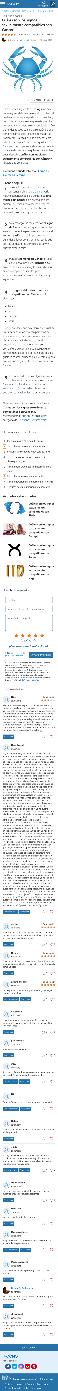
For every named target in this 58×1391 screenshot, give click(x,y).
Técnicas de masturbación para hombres (28, 487)
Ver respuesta (10, 911)
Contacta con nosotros (14, 1384)
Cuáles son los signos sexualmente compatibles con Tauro (41, 552)
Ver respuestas (11, 999)
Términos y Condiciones (37, 1384)
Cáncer (7, 146)
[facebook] (8, 1366)
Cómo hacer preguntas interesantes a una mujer (29, 469)
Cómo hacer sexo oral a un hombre (26, 446)
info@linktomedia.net (30, 680)
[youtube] (27, 1366)
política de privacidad (14, 655)
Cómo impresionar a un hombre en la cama (30, 482)
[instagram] (21, 1366)
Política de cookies (34, 1388)
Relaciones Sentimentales (13, 11)
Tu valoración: (28, 641)
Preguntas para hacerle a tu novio (25, 441)
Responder (8, 736)
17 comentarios (48, 34)
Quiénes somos (46, 1379)
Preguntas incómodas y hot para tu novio (29, 452)
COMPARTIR (43, 6)
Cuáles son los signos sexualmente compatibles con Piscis (41, 510)
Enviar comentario (41, 655)
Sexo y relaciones (45, 11)
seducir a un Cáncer (14, 388)
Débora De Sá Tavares (19, 40)
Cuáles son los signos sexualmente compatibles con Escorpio (41, 531)
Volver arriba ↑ (29, 1348)
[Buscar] (53, 4)
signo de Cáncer (33, 191)
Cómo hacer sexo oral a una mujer (25, 476)
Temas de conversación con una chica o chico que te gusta (28, 459)
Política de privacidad (14, 1388)
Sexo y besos (30, 11)
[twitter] (14, 1366)
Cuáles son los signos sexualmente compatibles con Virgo (41, 573)
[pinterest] (34, 1366)
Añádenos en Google (43, 100)
